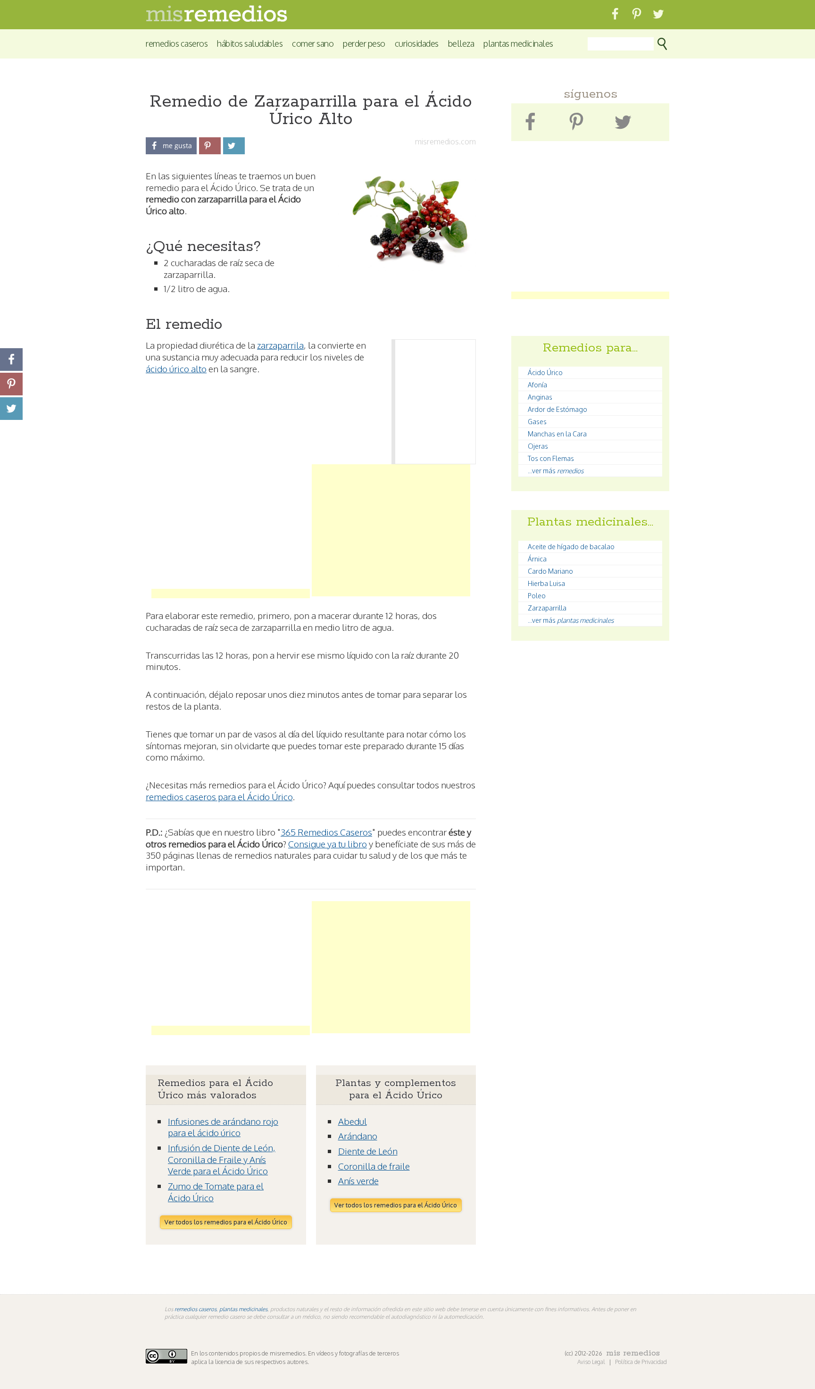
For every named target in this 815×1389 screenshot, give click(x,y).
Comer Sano (312, 43)
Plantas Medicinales (518, 43)
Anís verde (358, 1180)
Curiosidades (417, 43)
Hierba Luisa (546, 583)
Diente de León (368, 1150)
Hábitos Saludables (250, 43)
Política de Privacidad (641, 1361)
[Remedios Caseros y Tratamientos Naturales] (216, 19)
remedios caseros (195, 1309)
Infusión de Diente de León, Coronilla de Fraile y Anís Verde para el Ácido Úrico (221, 1159)
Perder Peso (364, 43)
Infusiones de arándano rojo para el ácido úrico (223, 1126)
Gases (537, 422)
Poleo (537, 596)
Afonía (537, 385)
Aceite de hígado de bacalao (571, 547)
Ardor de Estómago (557, 409)
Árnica (537, 559)
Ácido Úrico (545, 372)
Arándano (357, 1135)
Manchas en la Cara (557, 434)
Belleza (461, 43)
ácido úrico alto (176, 368)
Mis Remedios (633, 1353)
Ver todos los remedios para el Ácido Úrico (226, 1222)
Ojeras (538, 446)
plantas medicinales (243, 1309)
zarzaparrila (280, 345)
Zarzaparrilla (547, 608)
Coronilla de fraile (374, 1165)
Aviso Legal (592, 1361)
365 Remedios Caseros (326, 831)
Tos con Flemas (551, 458)
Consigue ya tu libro (327, 843)
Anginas (540, 397)
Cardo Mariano (550, 571)
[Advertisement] (230, 530)
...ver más (555, 471)
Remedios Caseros (177, 43)
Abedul (352, 1121)
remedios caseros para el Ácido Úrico (219, 796)
